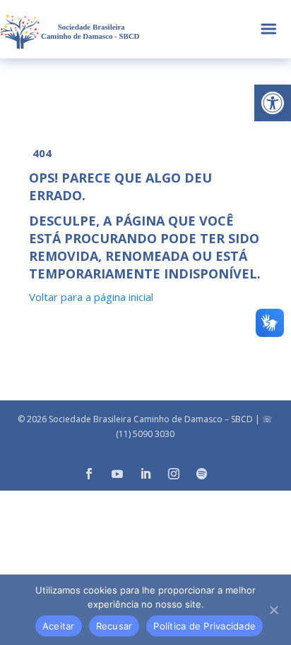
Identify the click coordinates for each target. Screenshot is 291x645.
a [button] (268, 29)
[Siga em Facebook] (89, 473)
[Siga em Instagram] (173, 473)
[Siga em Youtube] (117, 473)
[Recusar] (273, 610)
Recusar (114, 626)
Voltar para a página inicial (91, 297)
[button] (272, 103)
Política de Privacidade (204, 626)
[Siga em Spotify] (202, 473)
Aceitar (58, 626)
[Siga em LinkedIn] (145, 473)
